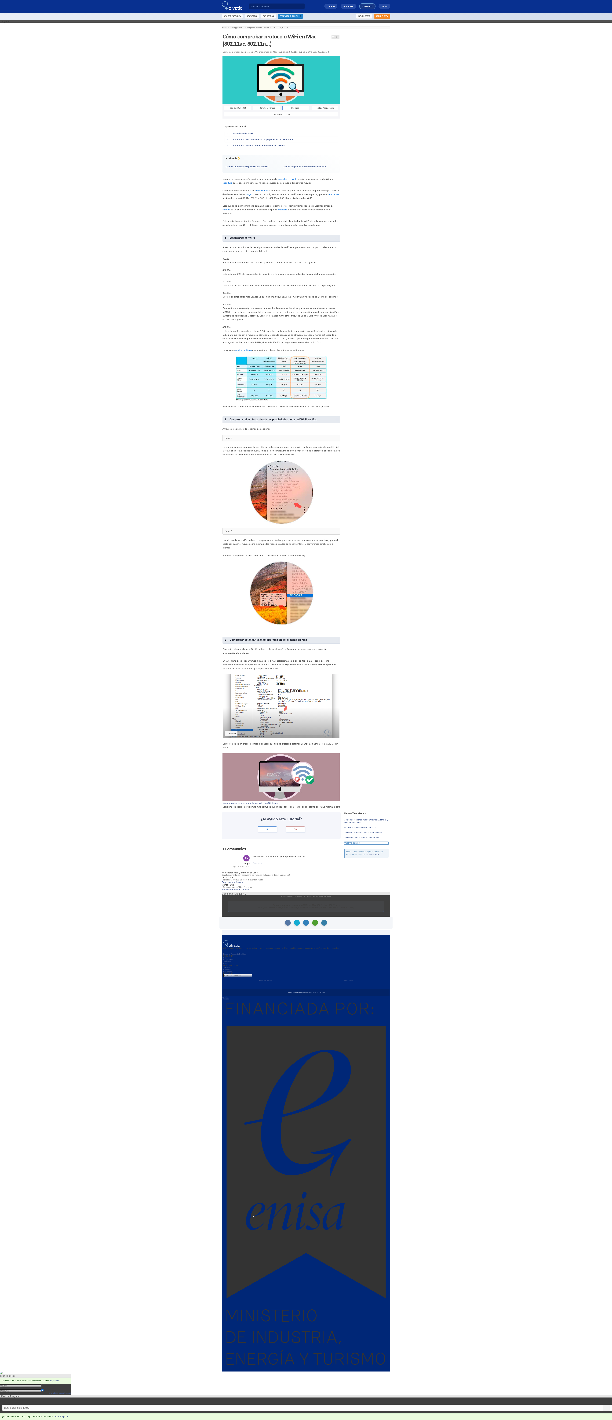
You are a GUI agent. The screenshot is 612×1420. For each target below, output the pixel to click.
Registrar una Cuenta (232, 882)
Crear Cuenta (382, 16)
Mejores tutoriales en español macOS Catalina (247, 167)
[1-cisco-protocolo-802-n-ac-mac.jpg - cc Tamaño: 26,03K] (281, 378)
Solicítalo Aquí (372, 854)
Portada (331, 6)
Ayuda (224, 997)
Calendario (227, 971)
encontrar (334, 194)
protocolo (282, 209)
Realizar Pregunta (232, 16)
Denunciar (257, 863)
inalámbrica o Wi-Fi (287, 179)
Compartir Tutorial (289, 16)
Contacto (225, 999)
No (295, 829)
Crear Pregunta (61, 1416)
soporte (226, 209)
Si (267, 829)
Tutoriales (367, 6)
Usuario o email (49, 1385)
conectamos (262, 190)
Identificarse (364, 16)
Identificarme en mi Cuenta (235, 889)
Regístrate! (54, 1381)
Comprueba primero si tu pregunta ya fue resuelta (25, 1401)
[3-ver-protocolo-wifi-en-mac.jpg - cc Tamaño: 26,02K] (281, 593)
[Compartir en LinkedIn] (306, 923)
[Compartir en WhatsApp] (315, 923)
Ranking (242, 954)
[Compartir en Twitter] (297, 923)
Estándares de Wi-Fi (243, 133)
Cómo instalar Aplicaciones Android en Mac (364, 832)
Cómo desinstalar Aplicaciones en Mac (362, 837)
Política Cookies (265, 980)
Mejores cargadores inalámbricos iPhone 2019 (304, 167)
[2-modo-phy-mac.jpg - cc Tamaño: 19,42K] (281, 492)
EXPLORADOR (268, 16)
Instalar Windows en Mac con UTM (360, 827)
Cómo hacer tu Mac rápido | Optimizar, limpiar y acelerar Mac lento (366, 821)
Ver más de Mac (352, 843)
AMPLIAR (232, 734)
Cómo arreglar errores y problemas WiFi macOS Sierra (250, 803)
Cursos (384, 6)
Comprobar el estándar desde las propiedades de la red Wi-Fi (263, 139)
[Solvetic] (235, 6)
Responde (235, 954)
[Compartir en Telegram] (324, 923)
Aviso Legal (348, 980)
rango (248, 194)
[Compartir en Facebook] (288, 923)
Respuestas (348, 6)
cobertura (227, 183)
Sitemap (226, 967)
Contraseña (47, 1388)
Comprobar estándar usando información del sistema (259, 146)
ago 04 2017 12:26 (241, 867)
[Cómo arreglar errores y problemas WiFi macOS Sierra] (281, 777)
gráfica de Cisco (243, 350)
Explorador (227, 969)
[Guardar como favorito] (333, 36)
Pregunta (226, 954)
